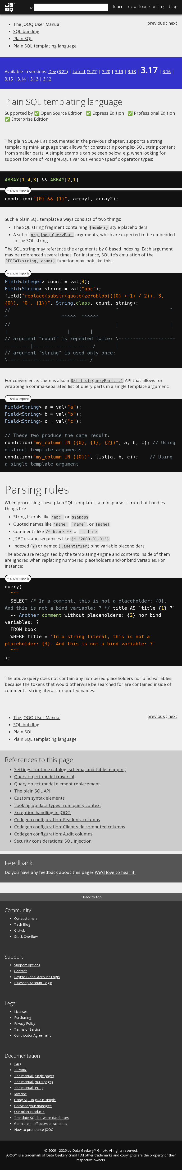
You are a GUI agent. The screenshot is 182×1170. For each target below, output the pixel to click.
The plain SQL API (32, 791)
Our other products (29, 1111)
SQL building (26, 31)
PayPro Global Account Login (37, 977)
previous (156, 23)
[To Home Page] (10, 11)
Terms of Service (27, 1029)
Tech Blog (22, 924)
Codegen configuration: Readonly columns (57, 819)
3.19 (119, 71)
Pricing (146, 6)
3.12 (47, 79)
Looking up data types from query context (57, 805)
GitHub (19, 930)
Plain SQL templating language (45, 46)
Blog (173, 6)
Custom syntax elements (39, 798)
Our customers (25, 918)
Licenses (20, 1011)
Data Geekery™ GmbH (89, 1150)
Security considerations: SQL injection (52, 841)
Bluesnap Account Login (33, 983)
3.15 (9, 79)
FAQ (17, 1064)
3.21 (92, 71)
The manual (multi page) (33, 1082)
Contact (20, 971)
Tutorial (20, 1070)
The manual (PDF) (28, 1087)
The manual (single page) (34, 1076)
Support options (27, 965)
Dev (52, 71)
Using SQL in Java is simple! (35, 1100)
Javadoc (20, 1094)
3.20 (106, 71)
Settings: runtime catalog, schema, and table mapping (70, 769)
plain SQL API (27, 141)
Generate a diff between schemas (40, 1123)
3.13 (34, 79)
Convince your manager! (33, 1106)
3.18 (132, 71)
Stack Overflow (26, 936)
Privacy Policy (24, 1023)
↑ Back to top (91, 897)
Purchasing (22, 1017)
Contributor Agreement (32, 1035)
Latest (79, 71)
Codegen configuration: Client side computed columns (69, 827)
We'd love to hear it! (115, 872)
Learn (118, 6)
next (172, 23)
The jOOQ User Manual (36, 24)
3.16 (167, 71)
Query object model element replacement (57, 784)
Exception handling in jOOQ (42, 812)
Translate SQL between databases (41, 1117)
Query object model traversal (44, 776)
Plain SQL (22, 38)
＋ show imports (18, 191)
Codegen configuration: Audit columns (53, 834)
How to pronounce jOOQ (34, 1129)
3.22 (63, 71)
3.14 (22, 79)
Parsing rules (37, 489)
